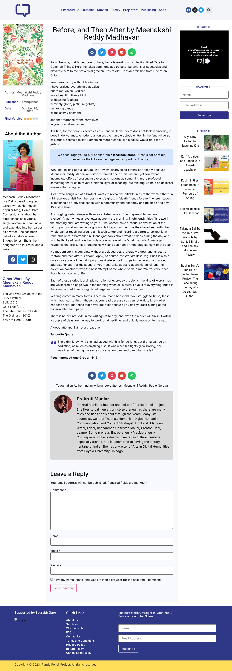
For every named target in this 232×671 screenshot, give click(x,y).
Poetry (115, 10)
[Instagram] (195, 10)
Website (55, 565)
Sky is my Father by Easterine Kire (190, 141)
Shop (162, 10)
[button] (209, 10)
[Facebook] (188, 10)
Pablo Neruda (158, 385)
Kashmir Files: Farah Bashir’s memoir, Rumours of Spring (190, 189)
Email (55, 550)
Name (55, 536)
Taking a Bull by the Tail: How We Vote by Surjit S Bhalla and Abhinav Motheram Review (190, 241)
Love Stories (113, 385)
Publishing (148, 10)
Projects (129, 10)
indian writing (93, 385)
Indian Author (74, 385)
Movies (102, 10)
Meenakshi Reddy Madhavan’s (71, 174)
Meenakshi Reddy (135, 385)
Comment (58, 489)
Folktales (87, 10)
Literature (68, 10)
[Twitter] (201, 10)
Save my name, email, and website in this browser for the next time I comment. (108, 579)
